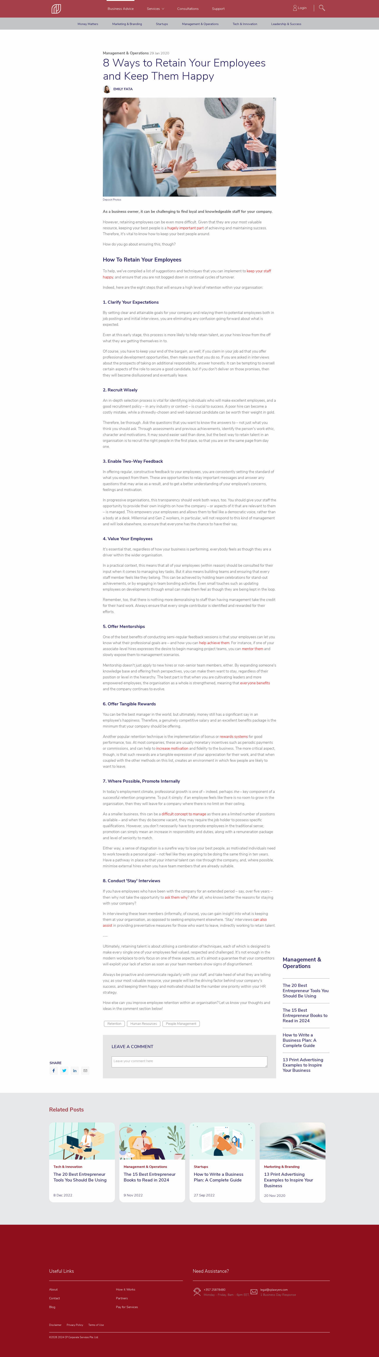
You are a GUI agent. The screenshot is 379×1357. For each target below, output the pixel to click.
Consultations (188, 8)
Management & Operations (200, 24)
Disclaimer (55, 1325)
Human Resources (144, 1024)
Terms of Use (96, 1325)
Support (218, 8)
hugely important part (185, 228)
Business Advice (121, 8)
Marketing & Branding (127, 24)
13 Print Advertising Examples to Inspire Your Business (303, 1065)
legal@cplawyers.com (274, 1290)
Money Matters (88, 24)
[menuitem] (120, 9)
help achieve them (214, 642)
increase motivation (172, 748)
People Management (181, 1024)
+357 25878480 (214, 1290)
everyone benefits (255, 683)
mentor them (252, 648)
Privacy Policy (75, 1325)
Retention (114, 1024)
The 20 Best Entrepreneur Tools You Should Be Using (306, 990)
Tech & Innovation (245, 24)
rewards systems (234, 736)
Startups (162, 24)
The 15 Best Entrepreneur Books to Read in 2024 (305, 1015)
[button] (54, 1071)
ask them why (176, 897)
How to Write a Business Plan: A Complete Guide (299, 1040)
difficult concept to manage (184, 814)
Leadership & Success (286, 24)
